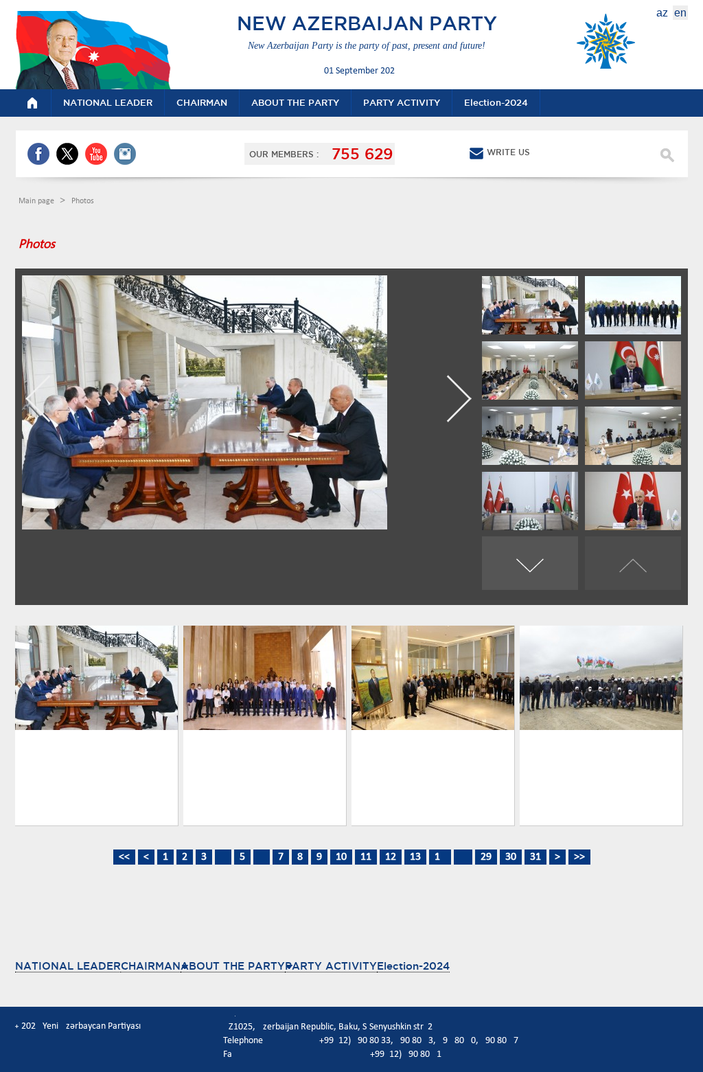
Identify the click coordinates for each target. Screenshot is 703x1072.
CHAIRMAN (151, 966)
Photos (82, 201)
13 (415, 857)
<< (124, 857)
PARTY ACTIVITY (331, 966)
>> (579, 857)
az (662, 13)
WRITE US (508, 152)
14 (440, 857)
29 (486, 857)
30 (510, 857)
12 (390, 857)
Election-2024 (413, 966)
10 (341, 857)
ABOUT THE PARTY (233, 966)
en (680, 13)
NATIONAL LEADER (68, 966)
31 (535, 857)
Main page (37, 201)
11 (365, 857)
